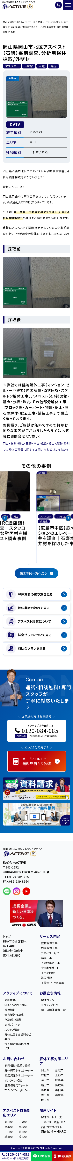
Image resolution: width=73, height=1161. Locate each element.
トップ (7, 936)
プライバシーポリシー (17, 1090)
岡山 (33, 142)
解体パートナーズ (51, 1117)
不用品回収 (48, 973)
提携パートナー (13, 1024)
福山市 (45, 1085)
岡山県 (45, 1070)
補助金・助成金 (13, 950)
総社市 (45, 1075)
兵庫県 (59, 1095)
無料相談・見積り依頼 (17, 1065)
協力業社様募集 (14, 1015)
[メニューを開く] (68, 5)
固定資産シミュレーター (18, 1075)
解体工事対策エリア (54, 1061)
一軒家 (34, 152)
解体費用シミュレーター (18, 1070)
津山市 (45, 1080)
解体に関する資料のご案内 (17, 1036)
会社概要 (10, 1000)
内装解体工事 (49, 948)
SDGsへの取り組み (15, 1005)
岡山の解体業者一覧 (53, 1010)
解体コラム (47, 1000)
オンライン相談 (13, 1080)
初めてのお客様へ (15, 941)
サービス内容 (50, 936)
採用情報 (10, 1010)
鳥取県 (59, 1085)
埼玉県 (45, 1100)
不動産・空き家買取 (52, 982)
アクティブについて (18, 992)
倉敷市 (59, 1070)
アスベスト (36, 132)
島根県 (45, 1090)
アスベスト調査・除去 (53, 1122)
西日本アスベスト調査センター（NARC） (54, 1129)
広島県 (59, 1080)
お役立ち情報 (50, 992)
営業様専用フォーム (16, 1085)
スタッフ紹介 (11, 1029)
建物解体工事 (49, 943)
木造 (45, 152)
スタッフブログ (49, 1005)
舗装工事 (46, 958)
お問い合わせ (14, 1058)
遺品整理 (46, 978)
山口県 (59, 1090)
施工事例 (9, 946)
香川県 (45, 1095)
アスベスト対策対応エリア (17, 1112)
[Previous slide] (5, 518)
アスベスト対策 (50, 953)
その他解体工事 (50, 963)
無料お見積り (12, 955)
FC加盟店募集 (13, 1020)
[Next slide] (68, 518)
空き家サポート (50, 968)
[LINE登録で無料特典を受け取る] (36, 788)
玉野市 (59, 1075)
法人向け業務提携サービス (18, 1046)
